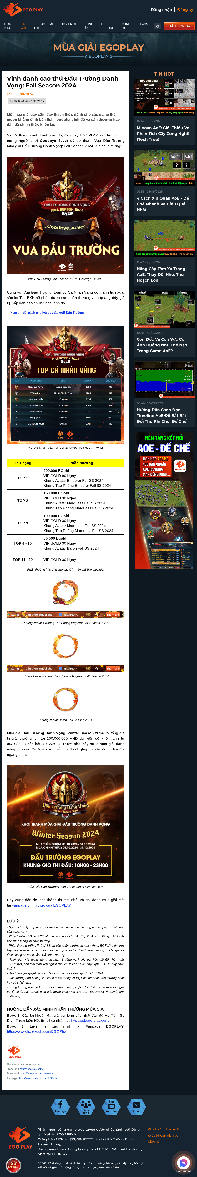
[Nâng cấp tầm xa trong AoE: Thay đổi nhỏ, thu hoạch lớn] (164, 238)
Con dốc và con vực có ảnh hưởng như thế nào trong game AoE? (162, 345)
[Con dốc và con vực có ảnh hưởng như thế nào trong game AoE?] (164, 309)
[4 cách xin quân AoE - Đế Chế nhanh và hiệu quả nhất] (164, 168)
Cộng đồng (126, 26)
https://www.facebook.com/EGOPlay (37, 1031)
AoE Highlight (108, 26)
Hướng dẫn (87, 26)
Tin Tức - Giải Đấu (43, 26)
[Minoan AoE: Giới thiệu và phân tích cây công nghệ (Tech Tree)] (164, 97)
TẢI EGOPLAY (180, 26)
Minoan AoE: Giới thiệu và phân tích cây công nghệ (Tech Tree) (163, 134)
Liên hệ (154, 1142)
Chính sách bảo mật (163, 1129)
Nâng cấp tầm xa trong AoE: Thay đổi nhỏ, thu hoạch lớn (161, 274)
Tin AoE (24, 26)
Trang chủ (8, 26)
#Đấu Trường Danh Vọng (26, 101)
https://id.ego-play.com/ (90, 1020)
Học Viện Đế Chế (67, 26)
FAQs (144, 24)
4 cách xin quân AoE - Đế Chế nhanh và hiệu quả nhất (163, 204)
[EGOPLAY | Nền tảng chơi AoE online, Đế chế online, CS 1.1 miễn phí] (22, 10)
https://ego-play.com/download (36, 1073)
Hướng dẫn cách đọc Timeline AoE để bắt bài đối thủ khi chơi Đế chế (162, 416)
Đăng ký (185, 9)
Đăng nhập (161, 9)
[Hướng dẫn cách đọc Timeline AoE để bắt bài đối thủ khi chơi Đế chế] (164, 379)
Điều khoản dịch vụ (163, 1135)
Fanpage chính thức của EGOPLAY (41, 905)
